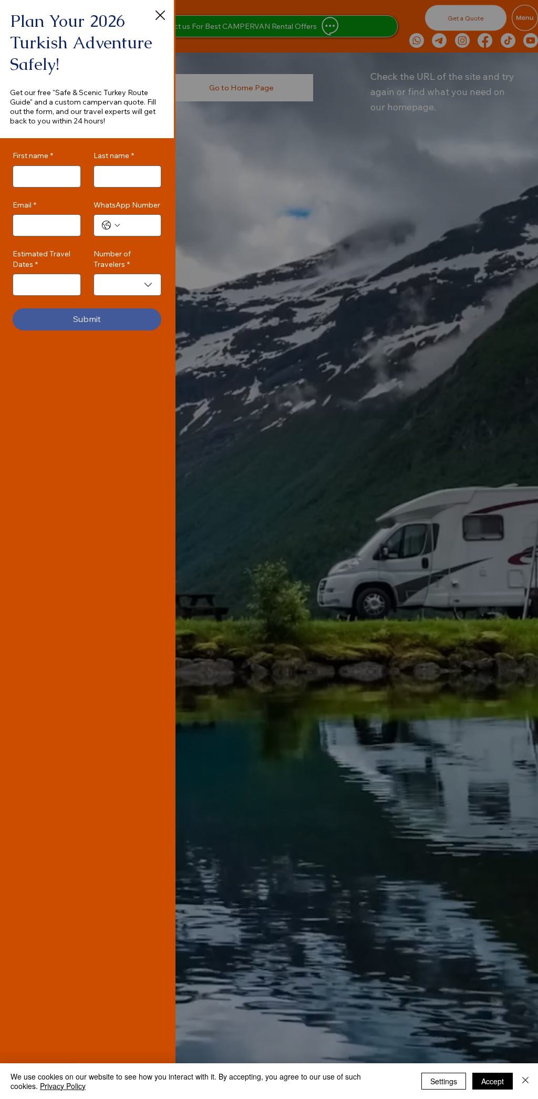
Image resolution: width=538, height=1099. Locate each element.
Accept (492, 1081)
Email (24, 205)
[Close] (525, 1081)
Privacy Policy (63, 1086)
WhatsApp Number (127, 205)
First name (33, 155)
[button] (160, 16)
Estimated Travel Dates (41, 259)
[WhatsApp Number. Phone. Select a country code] (110, 225)
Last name (114, 155)
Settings (443, 1081)
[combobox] (128, 285)
